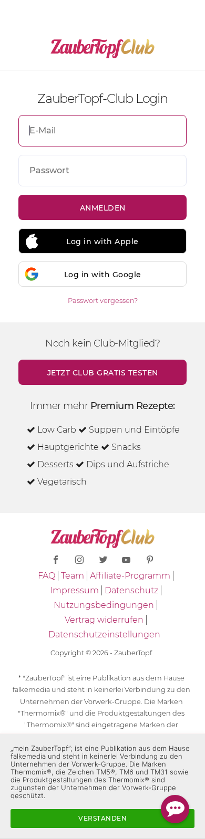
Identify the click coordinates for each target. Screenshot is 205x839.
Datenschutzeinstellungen (104, 634)
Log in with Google (102, 274)
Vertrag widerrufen (104, 620)
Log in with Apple (102, 241)
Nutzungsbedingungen (104, 605)
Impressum (74, 590)
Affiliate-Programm (130, 576)
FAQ (46, 576)
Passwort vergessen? (103, 300)
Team (72, 576)
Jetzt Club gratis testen (102, 372)
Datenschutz (131, 590)
